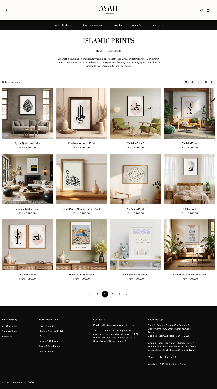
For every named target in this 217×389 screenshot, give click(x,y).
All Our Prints (9, 326)
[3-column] (199, 82)
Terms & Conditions (49, 346)
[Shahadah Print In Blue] (135, 244)
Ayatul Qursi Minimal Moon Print (189, 274)
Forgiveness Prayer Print (81, 143)
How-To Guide (46, 326)
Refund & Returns (48, 341)
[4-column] (205, 82)
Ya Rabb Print (189, 143)
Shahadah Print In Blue (135, 274)
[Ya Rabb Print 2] (135, 113)
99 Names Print (135, 208)
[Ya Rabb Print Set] (27, 244)
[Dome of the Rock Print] (81, 244)
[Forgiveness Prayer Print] (81, 113)
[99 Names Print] (135, 179)
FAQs (42, 336)
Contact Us (157, 25)
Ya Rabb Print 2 (135, 143)
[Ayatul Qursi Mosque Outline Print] (81, 179)
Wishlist (118, 25)
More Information (92, 25)
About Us (137, 25)
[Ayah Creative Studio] (108, 10)
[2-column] (192, 82)
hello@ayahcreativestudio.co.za (117, 325)
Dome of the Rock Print (81, 274)
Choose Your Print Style (51, 331)
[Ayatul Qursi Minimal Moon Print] (189, 244)
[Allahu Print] (189, 179)
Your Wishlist (9, 331)
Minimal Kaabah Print (27, 208)
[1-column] (186, 82)
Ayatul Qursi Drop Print (27, 143)
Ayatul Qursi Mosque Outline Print (81, 208)
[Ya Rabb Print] (189, 113)
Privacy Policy (46, 351)
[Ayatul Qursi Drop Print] (27, 113)
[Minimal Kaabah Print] (27, 179)
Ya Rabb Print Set (27, 274)
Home (99, 50)
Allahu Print (189, 208)
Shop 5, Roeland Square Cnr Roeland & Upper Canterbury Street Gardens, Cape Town (169, 329)
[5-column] (212, 82)
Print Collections (62, 25)
